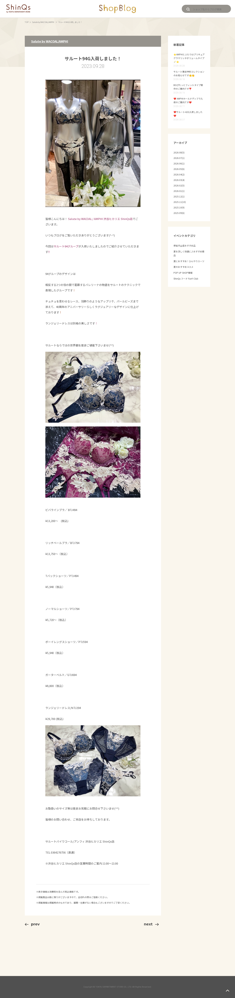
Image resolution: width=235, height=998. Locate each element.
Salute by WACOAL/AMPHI (43, 22)
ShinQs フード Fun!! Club (185, 278)
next (148, 924)
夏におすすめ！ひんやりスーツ (188, 261)
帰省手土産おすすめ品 (184, 245)
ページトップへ (227, 990)
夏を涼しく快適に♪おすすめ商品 (188, 253)
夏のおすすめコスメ (183, 266)
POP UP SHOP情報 (182, 272)
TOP (26, 22)
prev (35, 924)
